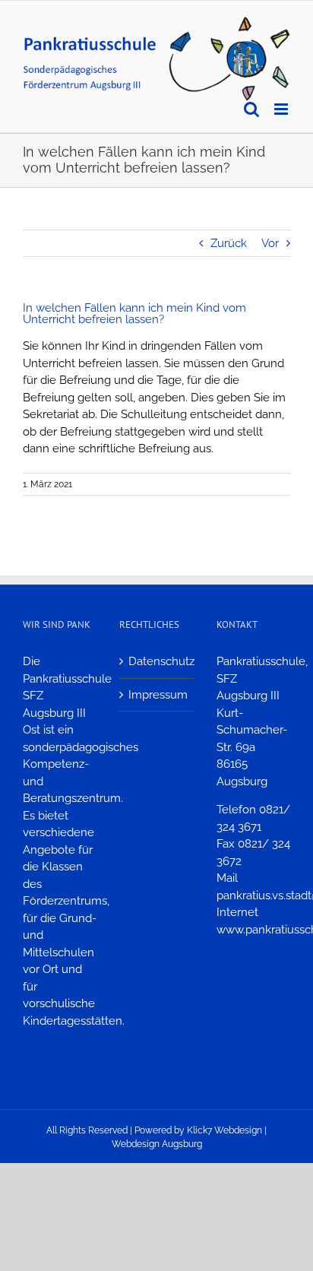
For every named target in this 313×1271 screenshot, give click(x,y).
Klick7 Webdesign (224, 1130)
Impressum (156, 695)
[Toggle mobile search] (251, 109)
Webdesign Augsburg (157, 1144)
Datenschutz (156, 661)
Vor (270, 243)
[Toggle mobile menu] (282, 109)
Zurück (228, 243)
